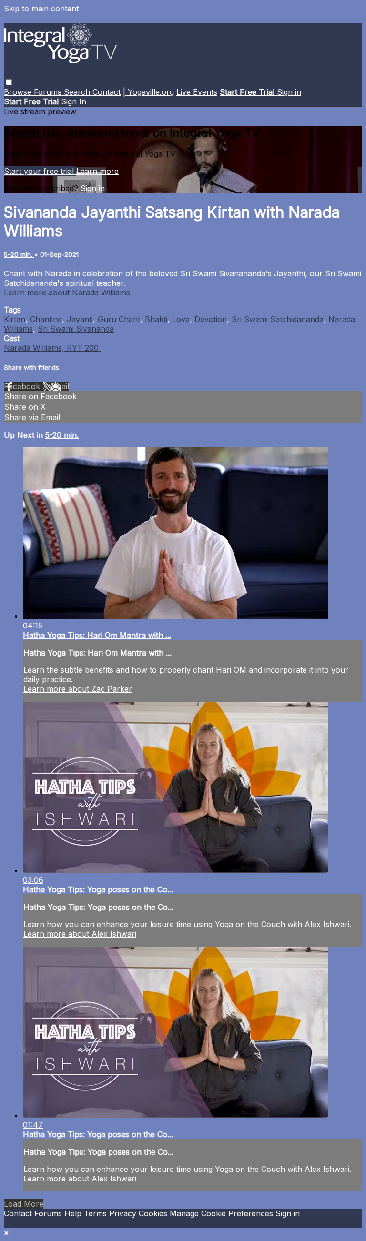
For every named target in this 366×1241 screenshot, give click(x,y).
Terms (96, 1213)
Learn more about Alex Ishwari (79, 933)
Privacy (124, 1213)
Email (59, 386)
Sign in (289, 92)
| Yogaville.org (148, 92)
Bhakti (156, 319)
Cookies (154, 1213)
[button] (9, 82)
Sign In (73, 101)
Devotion (210, 319)
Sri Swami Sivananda (76, 328)
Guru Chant (119, 319)
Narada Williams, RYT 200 (52, 348)
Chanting (46, 319)
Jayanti (80, 319)
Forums (49, 92)
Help (74, 1213)
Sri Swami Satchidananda (278, 319)
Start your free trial (40, 171)
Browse (19, 92)
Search (78, 92)
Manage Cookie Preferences (222, 1213)
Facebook (23, 386)
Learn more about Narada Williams (67, 292)
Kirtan (14, 319)
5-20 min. (19, 254)
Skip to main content (41, 8)
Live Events (196, 92)
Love (181, 319)
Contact (106, 92)
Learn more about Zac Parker (77, 689)
